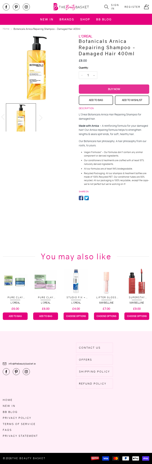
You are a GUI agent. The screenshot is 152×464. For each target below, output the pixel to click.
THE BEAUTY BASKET (28, 458)
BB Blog (104, 19)
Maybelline (106, 302)
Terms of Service (19, 424)
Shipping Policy (94, 371)
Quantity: (83, 67)
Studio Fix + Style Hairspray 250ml (76, 297)
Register (132, 7)
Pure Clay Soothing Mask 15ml (45, 297)
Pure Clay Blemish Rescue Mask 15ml (15, 297)
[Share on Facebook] (81, 198)
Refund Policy (92, 383)
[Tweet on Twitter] (86, 198)
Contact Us (90, 347)
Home (8, 400)
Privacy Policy (17, 418)
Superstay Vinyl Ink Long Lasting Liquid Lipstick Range (136, 297)
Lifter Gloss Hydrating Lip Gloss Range (106, 297)
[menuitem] (47, 19)
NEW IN (47, 19)
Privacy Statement (20, 436)
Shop (85, 19)
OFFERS (85, 359)
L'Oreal (15, 302)
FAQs (7, 430)
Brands (67, 19)
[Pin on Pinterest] (92, 198)
